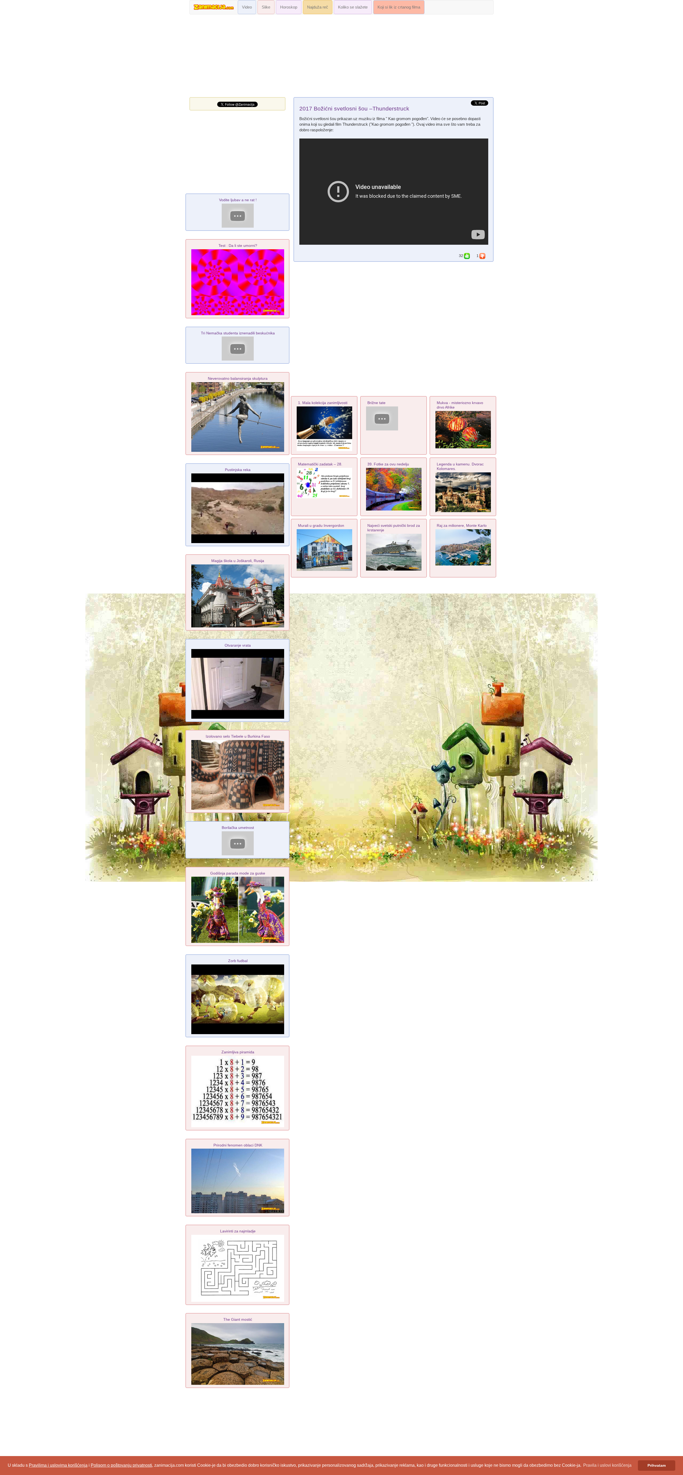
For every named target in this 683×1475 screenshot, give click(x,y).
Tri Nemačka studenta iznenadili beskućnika (238, 333)
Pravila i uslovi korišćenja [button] (607, 1465)
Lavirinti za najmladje (238, 1231)
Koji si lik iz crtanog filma (399, 7)
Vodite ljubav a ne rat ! (238, 200)
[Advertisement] (341, 57)
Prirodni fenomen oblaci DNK (237, 1145)
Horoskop (288, 7)
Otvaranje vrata (238, 645)
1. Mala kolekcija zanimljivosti (322, 403)
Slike (266, 7)
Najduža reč (317, 7)
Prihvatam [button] (657, 1465)
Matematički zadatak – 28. (320, 464)
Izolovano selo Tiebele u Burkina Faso (238, 736)
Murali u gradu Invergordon (321, 525)
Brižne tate (376, 403)
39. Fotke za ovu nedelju (388, 464)
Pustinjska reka (238, 470)
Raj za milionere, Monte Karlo (462, 525)
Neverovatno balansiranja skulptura (238, 378)
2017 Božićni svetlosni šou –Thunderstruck (354, 108)
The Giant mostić (237, 1319)
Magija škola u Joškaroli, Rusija (237, 561)
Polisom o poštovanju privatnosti (121, 1465)
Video (247, 7)
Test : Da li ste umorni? (238, 245)
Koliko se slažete (353, 7)
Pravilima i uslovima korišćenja (58, 1465)
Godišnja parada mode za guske (237, 873)
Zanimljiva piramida (237, 1052)
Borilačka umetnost (238, 827)
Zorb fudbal (238, 961)
